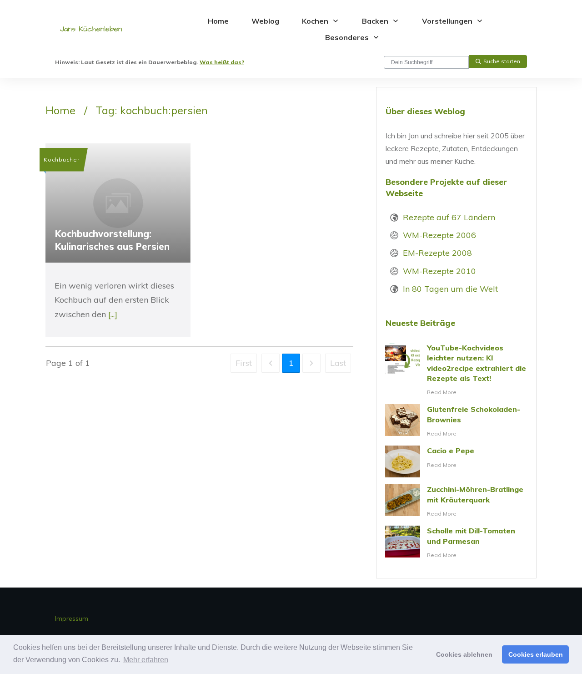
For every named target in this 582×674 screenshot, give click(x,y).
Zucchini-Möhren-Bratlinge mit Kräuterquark (456, 501)
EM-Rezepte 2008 (437, 253)
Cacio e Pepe (456, 461)
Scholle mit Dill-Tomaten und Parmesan (456, 543)
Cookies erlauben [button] (535, 654)
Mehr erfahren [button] (145, 660)
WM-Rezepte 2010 (439, 271)
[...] (112, 314)
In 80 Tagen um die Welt (450, 289)
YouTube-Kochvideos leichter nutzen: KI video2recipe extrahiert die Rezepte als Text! (456, 370)
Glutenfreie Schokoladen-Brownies (456, 421)
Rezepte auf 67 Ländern (449, 217)
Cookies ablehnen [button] (464, 654)
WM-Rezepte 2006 (439, 235)
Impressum (71, 618)
